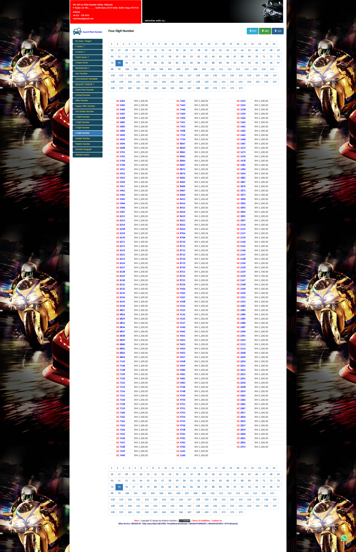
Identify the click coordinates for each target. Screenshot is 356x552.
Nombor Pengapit (83, 149)
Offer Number (81, 101)
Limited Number (82, 95)
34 (170, 50)
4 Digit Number (82, 133)
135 (258, 75)
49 (278, 50)
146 (181, 82)
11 (173, 44)
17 (216, 44)
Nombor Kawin (82, 155)
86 (198, 63)
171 (223, 88)
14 (194, 44)
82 (170, 63)
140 (130, 82)
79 (148, 63)
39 (206, 50)
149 (206, 82)
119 (121, 75)
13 (187, 44)
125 (172, 75)
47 (264, 50)
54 (141, 56)
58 (170, 56)
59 (177, 56)
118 (113, 75)
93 (249, 63)
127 (189, 75)
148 (198, 82)
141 (138, 82)
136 (266, 75)
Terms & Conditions (201, 521)
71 (264, 56)
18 (223, 44)
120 (130, 75)
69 (249, 56)
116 (264, 69)
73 (278, 56)
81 (162, 63)
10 (165, 44)
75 (119, 63)
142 (147, 82)
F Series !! (80, 46)
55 (148, 56)
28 (126, 50)
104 (161, 69)
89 (220, 63)
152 (232, 82)
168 (198, 88)
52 (126, 56)
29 (133, 50)
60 (184, 56)
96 (271, 63)
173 (241, 88)
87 (206, 63)
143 (155, 82)
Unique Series (81, 63)
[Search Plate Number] (77, 31)
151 (223, 82)
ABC (265, 30)
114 (246, 69)
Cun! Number (81, 74)
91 (235, 63)
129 (206, 75)
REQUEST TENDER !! (84, 84)
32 (155, 50)
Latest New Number (84, 90)
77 (133, 63)
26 (112, 50)
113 (238, 69)
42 (227, 50)
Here (136, 521)
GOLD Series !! (82, 57)
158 (113, 88)
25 (274, 44)
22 (252, 44)
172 (232, 88)
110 (212, 69)
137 (275, 75)
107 (187, 69)
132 (232, 75)
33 (162, 50)
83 (177, 63)
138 (113, 82)
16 (209, 44)
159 (121, 88)
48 (271, 50)
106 (178, 69)
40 (213, 50)
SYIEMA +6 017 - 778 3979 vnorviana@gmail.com (83, 15)
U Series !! (80, 52)
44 (242, 50)
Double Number (82, 138)
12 (180, 44)
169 (206, 88)
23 (259, 44)
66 (227, 56)
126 (181, 75)
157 (275, 82)
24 (267, 44)
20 (238, 44)
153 (241, 82)
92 (242, 63)
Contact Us (217, 521)
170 (215, 88)
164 (164, 88)
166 (181, 88)
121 (138, 75)
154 (249, 82)
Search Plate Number (92, 32)
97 (278, 63)
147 (189, 82)
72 (271, 56)
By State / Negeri (83, 41)
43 (235, 50)
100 (127, 69)
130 (215, 75)
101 (136, 69)
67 (235, 56)
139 (121, 82)
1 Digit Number (82, 117)
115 (255, 69)
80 (155, 63)
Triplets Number (82, 144)
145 (172, 82)
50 (112, 56)
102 (144, 69)
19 (230, 44)
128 (198, 75)
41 (220, 50)
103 (153, 69)
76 (126, 63)
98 (112, 69)
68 (242, 56)
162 (147, 88)
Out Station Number (84, 111)
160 (130, 88)
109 (204, 69)
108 (195, 69)
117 (272, 69)
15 (201, 44)
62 (198, 56)
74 (112, 63)
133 (241, 75)
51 (119, 56)
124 (164, 75)
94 (256, 63)
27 (119, 50)
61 (191, 56)
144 (164, 82)
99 (119, 69)
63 (206, 56)
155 (258, 82)
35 (177, 50)
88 (213, 63)
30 (141, 50)
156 (266, 82)
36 (184, 50)
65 (220, 56)
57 (162, 56)
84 (184, 63)
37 (191, 50)
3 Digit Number (82, 128)
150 (215, 82)
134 (249, 75)
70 (256, 56)
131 (223, 75)
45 (249, 50)
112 (229, 69)
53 (133, 56)
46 (256, 50)
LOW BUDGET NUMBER (86, 79)
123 (277, 30)
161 (138, 88)
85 (191, 63)
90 (227, 63)
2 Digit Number (82, 122)
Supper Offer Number (85, 106)
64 (213, 56)
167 (189, 88)
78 (141, 63)
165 (172, 88)
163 (155, 88)
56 (155, 56)
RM (252, 30)
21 (245, 44)
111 (221, 69)
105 (170, 69)
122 (147, 75)
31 (148, 50)
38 (198, 50)
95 (264, 63)
